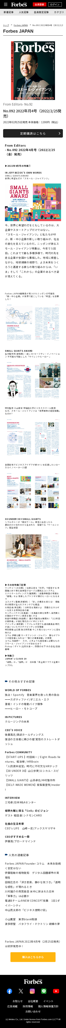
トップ (6, 25)
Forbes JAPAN (21, 25)
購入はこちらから (33, 957)
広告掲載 (12, 1006)
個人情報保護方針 (48, 1006)
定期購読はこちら (33, 133)
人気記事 (24, 12)
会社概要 (33, 1001)
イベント (48, 1001)
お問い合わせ (33, 1011)
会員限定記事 (41, 12)
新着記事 (9, 12)
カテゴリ (59, 12)
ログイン (54, 4)
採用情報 (28, 1006)
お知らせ (17, 1001)
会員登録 (39, 4)
